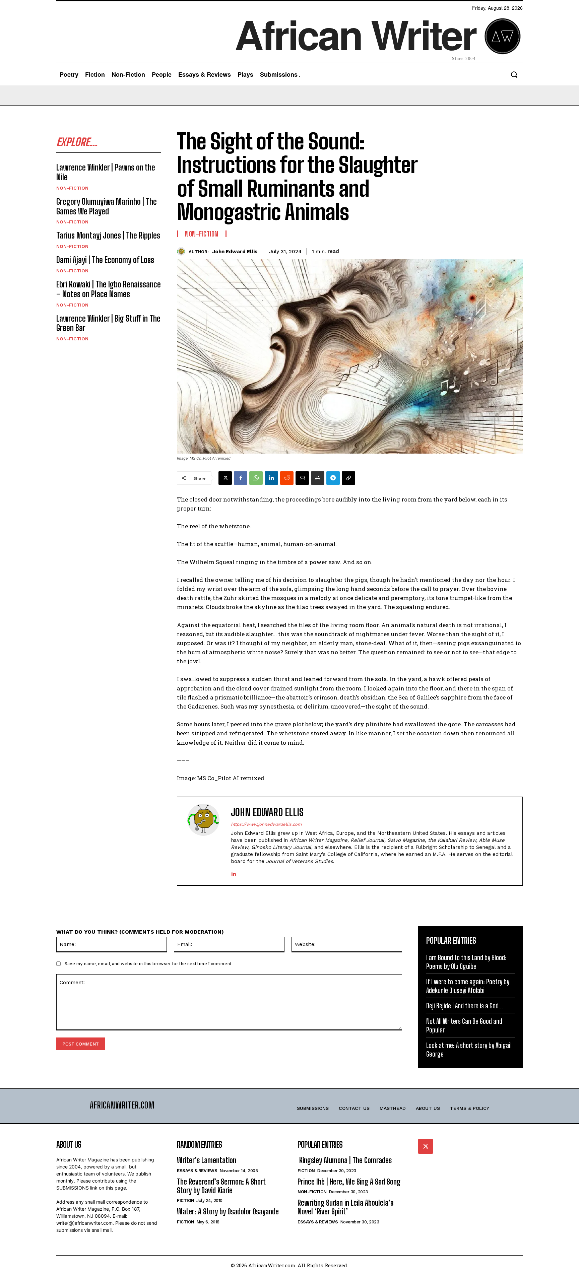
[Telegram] (333, 478)
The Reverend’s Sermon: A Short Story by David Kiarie (221, 1186)
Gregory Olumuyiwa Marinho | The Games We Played (106, 206)
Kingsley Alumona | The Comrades (345, 1160)
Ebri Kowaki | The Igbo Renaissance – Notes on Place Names (108, 289)
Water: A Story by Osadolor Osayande (228, 1211)
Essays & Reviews (197, 1170)
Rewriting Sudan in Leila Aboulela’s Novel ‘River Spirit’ (345, 1207)
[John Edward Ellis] (183, 251)
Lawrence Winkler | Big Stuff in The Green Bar (108, 323)
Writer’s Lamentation (206, 1160)
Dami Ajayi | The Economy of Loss (105, 260)
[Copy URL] (348, 478)
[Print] (317, 478)
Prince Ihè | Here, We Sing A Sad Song (349, 1181)
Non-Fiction (72, 188)
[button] (514, 74)
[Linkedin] (271, 478)
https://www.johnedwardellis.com (266, 824)
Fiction (185, 1200)
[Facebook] (240, 478)
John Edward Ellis (235, 252)
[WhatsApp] (256, 478)
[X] (225, 478)
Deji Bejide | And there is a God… (464, 1006)
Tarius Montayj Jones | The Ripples (108, 235)
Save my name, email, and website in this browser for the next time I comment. (148, 963)
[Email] (302, 478)
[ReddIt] (287, 478)
